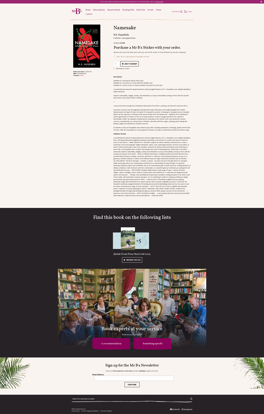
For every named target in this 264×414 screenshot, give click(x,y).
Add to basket (130, 64)
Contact (89, 14)
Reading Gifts (128, 10)
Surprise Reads (113, 10)
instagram (188, 409)
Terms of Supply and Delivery (89, 411)
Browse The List (133, 260)
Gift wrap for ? (122, 69)
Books (82, 75)
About (158, 10)
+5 (138, 240)
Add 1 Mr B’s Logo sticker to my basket (133, 57)
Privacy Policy (76, 411)
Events (150, 10)
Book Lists (141, 10)
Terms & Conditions (106, 411)
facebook (176, 409)
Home (88, 10)
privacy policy (159, 2)
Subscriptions (99, 10)
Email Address (98, 375)
